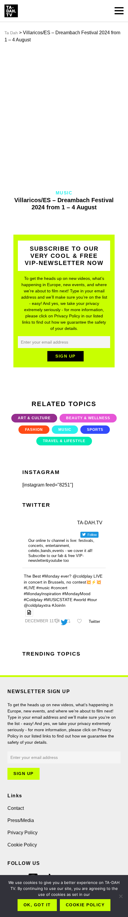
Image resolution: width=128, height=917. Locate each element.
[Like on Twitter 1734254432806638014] (81, 621)
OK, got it (37, 904)
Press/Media (20, 820)
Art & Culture (34, 418)
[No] (121, 896)
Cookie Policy (22, 844)
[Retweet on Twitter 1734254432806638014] (70, 621)
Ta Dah (11, 32)
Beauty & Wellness (88, 418)
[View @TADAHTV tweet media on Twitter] (29, 613)
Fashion (34, 430)
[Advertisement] (64, 116)
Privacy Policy (22, 832)
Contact (15, 808)
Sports (95, 430)
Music (64, 430)
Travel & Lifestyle (64, 441)
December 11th (42, 620)
